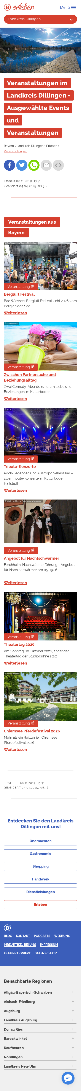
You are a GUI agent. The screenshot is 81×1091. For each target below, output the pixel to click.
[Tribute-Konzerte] (40, 435)
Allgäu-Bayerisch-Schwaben (28, 992)
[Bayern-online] (8, 7)
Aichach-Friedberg (19, 1002)
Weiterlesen (15, 313)
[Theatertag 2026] (40, 616)
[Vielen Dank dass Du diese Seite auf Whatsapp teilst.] (34, 165)
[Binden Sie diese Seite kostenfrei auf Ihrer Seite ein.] (58, 165)
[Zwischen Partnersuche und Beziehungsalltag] (40, 346)
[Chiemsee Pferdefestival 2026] (40, 699)
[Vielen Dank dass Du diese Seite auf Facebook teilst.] (9, 165)
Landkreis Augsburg (20, 1020)
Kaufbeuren (14, 1048)
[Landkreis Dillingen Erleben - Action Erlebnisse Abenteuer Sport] (23, 6)
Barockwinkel (15, 1039)
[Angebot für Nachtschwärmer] (40, 527)
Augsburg (12, 1011)
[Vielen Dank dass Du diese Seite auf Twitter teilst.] (21, 165)
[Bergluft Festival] (40, 266)
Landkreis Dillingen (24, 19)
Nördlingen (13, 1057)
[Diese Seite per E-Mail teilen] (46, 165)
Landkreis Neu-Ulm (20, 1066)
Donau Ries (13, 1029)
